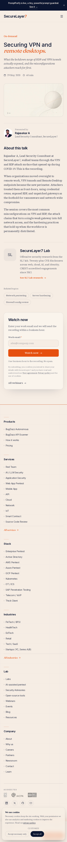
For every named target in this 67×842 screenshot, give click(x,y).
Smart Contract (13, 516)
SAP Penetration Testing (18, 589)
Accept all (37, 834)
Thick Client (12, 600)
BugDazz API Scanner (17, 434)
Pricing (9, 445)
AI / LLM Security (14, 472)
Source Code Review (16, 521)
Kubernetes (11, 578)
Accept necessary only (17, 834)
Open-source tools (15, 695)
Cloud (9, 499)
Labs (8, 679)
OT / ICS (10, 584)
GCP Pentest (12, 573)
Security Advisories (15, 690)
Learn (8, 771)
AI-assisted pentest (16, 684)
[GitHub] (23, 803)
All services (10, 530)
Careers (10, 749)
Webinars (10, 701)
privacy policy (29, 823)
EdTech (10, 633)
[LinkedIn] (6, 803)
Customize (33, 828)
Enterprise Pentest (15, 551)
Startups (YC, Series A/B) (18, 649)
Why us (9, 744)
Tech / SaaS (12, 644)
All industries (11, 657)
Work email (15, 337)
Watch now (33, 352)
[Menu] (61, 16)
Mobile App (11, 489)
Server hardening (41, 295)
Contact (10, 766)
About (9, 738)
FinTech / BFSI (13, 622)
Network (10, 505)
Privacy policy (44, 373)
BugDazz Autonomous (17, 429)
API (7, 494)
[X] (14, 803)
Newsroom (11, 760)
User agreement (29, 373)
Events (9, 706)
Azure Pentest (13, 567)
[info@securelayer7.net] (31, 803)
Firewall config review (17, 302)
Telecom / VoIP (13, 595)
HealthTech (11, 627)
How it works (12, 440)
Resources (11, 717)
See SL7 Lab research (33, 277)
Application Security (16, 478)
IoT (7, 510)
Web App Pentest (15, 483)
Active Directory (14, 557)
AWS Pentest (12, 562)
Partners (10, 755)
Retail (8, 638)
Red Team (11, 467)
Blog (8, 712)
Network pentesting (16, 295)
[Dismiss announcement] (64, 5)
